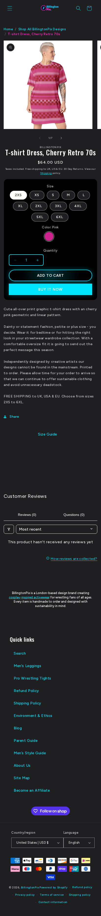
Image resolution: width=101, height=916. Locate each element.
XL (20, 206)
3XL (58, 206)
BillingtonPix (30, 887)
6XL (59, 217)
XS (37, 195)
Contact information (52, 902)
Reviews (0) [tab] (27, 515)
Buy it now (50, 289)
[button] (9, 8)
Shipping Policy (27, 703)
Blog (18, 728)
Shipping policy (80, 894)
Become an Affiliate (32, 790)
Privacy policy (25, 894)
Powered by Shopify (53, 887)
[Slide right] (61, 138)
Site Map (22, 778)
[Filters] (9, 529)
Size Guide (47, 434)
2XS (18, 195)
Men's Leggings (27, 666)
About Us (22, 765)
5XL (40, 217)
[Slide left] (39, 138)
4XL (78, 206)
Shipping (46, 173)
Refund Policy (26, 691)
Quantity (50, 250)
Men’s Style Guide (30, 753)
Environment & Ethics (33, 716)
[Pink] (49, 236)
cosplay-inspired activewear (29, 597)
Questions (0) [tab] (74, 515)
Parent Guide (26, 740)
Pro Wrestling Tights (32, 678)
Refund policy (82, 887)
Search (20, 653)
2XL (38, 206)
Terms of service (52, 894)
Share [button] (14, 417)
